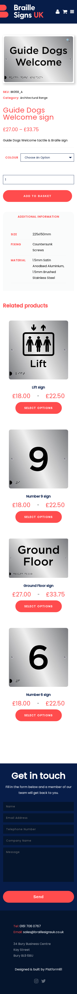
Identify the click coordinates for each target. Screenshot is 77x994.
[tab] (38, 217)
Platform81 (53, 969)
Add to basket (37, 196)
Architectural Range (34, 98)
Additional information (38, 217)
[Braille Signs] (21, 12)
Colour (11, 157)
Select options (38, 408)
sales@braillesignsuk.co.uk (43, 932)
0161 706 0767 (30, 926)
